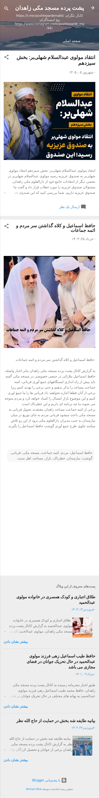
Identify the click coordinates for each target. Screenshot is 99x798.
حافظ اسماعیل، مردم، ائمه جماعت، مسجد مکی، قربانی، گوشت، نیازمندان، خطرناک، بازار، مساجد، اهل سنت (51, 455)
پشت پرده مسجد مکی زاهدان (49, 8)
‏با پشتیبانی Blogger (46, 780)
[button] (6, 57)
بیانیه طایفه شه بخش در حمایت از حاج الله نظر (55, 720)
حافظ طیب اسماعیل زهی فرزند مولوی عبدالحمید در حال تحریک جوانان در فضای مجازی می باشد (61, 661)
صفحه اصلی (72, 41)
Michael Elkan (34, 789)
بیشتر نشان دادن (16, 642)
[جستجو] (6, 9)
